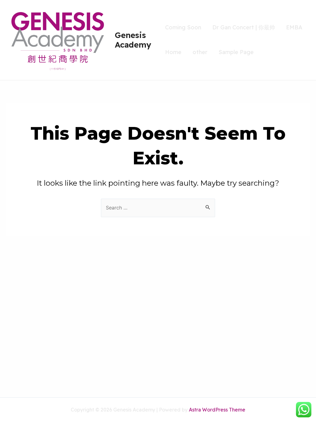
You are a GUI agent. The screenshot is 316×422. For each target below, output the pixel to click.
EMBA (294, 27)
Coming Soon (183, 27)
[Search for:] (158, 207)
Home (173, 52)
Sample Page (236, 52)
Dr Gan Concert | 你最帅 (243, 27)
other (200, 52)
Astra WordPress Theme (217, 410)
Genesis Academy (133, 40)
